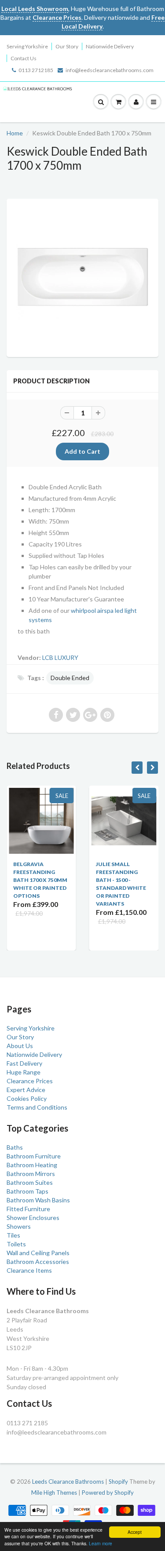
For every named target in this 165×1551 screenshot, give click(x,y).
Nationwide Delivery (110, 46)
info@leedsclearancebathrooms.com (110, 70)
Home (15, 133)
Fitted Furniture (28, 1208)
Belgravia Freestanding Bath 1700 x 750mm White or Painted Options (27, 880)
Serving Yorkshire (27, 46)
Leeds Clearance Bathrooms (68, 1481)
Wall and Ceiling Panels (38, 1252)
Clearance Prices (30, 1081)
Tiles (13, 1235)
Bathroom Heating (32, 1165)
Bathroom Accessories (38, 1261)
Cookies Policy (27, 1098)
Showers (19, 1226)
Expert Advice (26, 1089)
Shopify (118, 1481)
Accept (135, 1532)
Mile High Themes (54, 1492)
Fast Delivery (24, 1063)
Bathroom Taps (27, 1191)
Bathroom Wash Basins (38, 1200)
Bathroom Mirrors (31, 1173)
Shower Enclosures (33, 1217)
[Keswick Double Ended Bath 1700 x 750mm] (82, 277)
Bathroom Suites (30, 1182)
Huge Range (23, 1072)
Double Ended (70, 677)
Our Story (66, 46)
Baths (15, 1147)
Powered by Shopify (108, 1492)
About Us (20, 1045)
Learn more (100, 1543)
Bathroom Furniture (34, 1156)
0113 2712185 (35, 70)
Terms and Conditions (37, 1107)
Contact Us (24, 58)
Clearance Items (29, 1270)
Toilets (16, 1244)
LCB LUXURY (60, 657)
